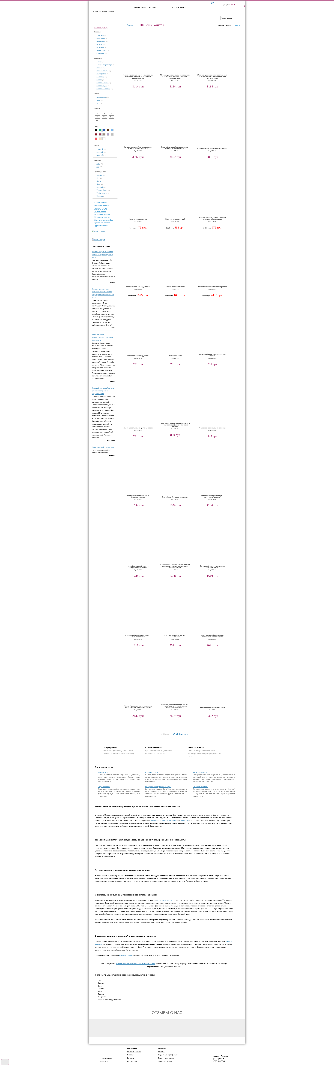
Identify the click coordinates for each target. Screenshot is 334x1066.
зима (98, 100)
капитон (100, 44)
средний (100, 155)
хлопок (99, 80)
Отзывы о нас (132, 1061)
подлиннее (173, 820)
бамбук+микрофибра (104, 65)
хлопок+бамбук (102, 83)
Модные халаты (104, 787)
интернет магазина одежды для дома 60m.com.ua (135, 964)
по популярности (224, 25)
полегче (165, 820)
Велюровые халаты (102, 214)
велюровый (101, 41)
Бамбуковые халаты (200, 787)
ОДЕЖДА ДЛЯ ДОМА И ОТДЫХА (103, 11)
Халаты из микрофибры (103, 220)
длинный (100, 149)
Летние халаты (100, 211)
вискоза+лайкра (102, 71)
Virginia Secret (102, 193)
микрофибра (101, 74)
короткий (100, 152)
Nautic (99, 181)
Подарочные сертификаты (168, 1055)
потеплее (154, 820)
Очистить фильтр (101, 28)
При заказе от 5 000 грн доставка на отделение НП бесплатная (158, 751)
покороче (184, 820)
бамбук (99, 62)
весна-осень (101, 97)
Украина (100, 196)
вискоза (99, 68)
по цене (237, 25)
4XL (97, 120)
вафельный (101, 38)
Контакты (130, 1058)
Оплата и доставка (134, 1052)
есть (98, 164)
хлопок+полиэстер (103, 89)
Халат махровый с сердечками (103, 447)
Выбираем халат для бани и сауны (158, 787)
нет (98, 167)
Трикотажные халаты (102, 223)
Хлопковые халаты (101, 217)
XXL (104, 117)
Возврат (130, 1055)
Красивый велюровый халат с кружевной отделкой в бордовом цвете (103, 391)
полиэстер (100, 77)
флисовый (100, 53)
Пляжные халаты (151, 772)
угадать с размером (164, 900)
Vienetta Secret (102, 190)
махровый (100, 47)
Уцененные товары (165, 1061)
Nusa (98, 184)
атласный (100, 35)
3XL (111, 117)
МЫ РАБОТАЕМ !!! (179, 7)
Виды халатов (103, 772)
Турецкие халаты (101, 226)
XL (97, 117)
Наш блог (161, 1052)
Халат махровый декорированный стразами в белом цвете (102, 337)
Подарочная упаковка (166, 1058)
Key (98, 178)
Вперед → (184, 734)
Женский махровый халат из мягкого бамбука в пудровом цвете (102, 254)
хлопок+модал (102, 86)
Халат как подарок (200, 772)
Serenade (100, 187)
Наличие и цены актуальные (145, 7)
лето (98, 103)
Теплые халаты (100, 208)
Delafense (100, 175)
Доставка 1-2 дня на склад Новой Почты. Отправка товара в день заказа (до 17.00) (118, 751)
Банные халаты (100, 203)
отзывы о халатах (126, 955)
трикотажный (101, 50)
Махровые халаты (101, 206)
